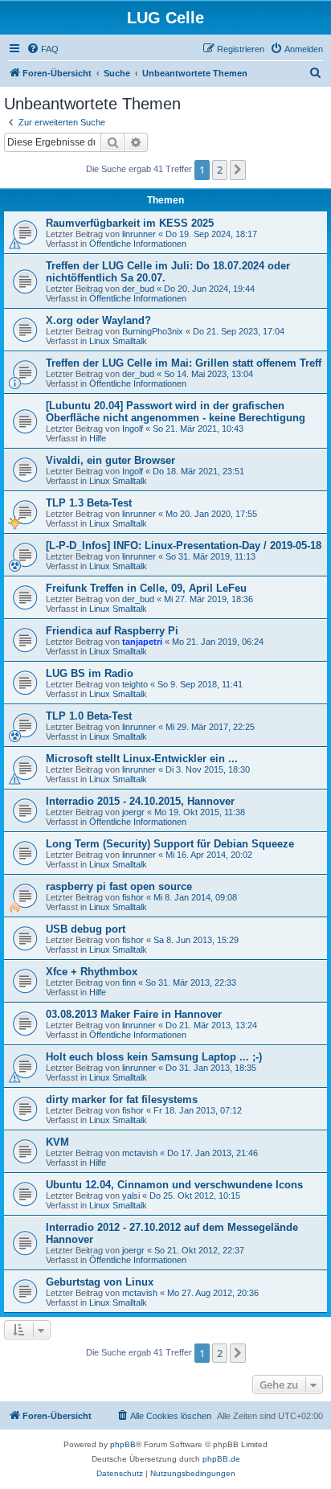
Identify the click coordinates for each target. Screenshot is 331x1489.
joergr (133, 812)
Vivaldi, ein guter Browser (110, 460)
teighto (135, 684)
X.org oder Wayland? (98, 320)
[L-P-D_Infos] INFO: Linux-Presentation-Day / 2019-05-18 (183, 545)
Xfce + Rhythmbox (91, 972)
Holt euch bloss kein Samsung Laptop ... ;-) (154, 1057)
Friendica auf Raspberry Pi (112, 631)
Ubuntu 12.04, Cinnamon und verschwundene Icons (174, 1185)
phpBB (123, 1444)
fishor (133, 897)
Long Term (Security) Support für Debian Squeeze (170, 844)
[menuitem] (43, 49)
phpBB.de (221, 1458)
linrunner (139, 234)
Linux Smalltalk (118, 341)
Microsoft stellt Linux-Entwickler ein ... (142, 759)
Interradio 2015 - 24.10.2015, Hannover (140, 801)
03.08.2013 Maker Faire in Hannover (134, 1014)
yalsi (131, 1195)
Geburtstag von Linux (99, 1282)
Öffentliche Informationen (137, 243)
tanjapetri (142, 641)
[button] (238, 169)
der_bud (138, 288)
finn (129, 982)
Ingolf (132, 428)
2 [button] (220, 169)
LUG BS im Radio (89, 673)
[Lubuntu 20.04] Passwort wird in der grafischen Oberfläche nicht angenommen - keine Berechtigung (175, 412)
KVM (57, 1142)
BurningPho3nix (152, 331)
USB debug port (85, 929)
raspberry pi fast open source (119, 886)
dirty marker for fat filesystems (122, 1099)
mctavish (139, 1153)
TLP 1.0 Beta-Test (89, 716)
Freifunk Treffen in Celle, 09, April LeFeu (146, 588)
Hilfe (97, 438)
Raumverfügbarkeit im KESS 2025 (130, 223)
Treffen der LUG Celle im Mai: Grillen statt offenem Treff (183, 363)
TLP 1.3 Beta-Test (89, 503)
